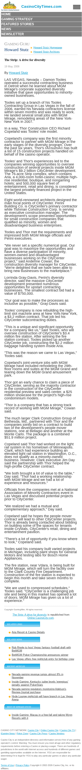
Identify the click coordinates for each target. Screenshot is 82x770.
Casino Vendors (56, 733)
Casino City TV (67, 730)
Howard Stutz (18, 73)
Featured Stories (17, 24)
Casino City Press (38, 733)
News (6, 29)
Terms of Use (7, 765)
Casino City (33, 730)
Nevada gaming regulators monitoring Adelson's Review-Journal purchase (39, 691)
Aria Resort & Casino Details (28, 632)
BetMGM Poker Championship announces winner (40, 654)
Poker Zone (22, 733)
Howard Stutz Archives (46, 51)
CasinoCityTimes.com (41, 6)
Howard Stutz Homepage (47, 47)
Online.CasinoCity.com (40, 617)
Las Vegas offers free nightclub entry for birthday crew (43, 659)
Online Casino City (50, 730)
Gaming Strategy (17, 19)
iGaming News (8, 733)
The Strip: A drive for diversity (30, 614)
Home (6, 14)
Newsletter (12, 34)
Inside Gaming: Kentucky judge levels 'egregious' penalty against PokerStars (40, 683)
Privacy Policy (22, 765)
